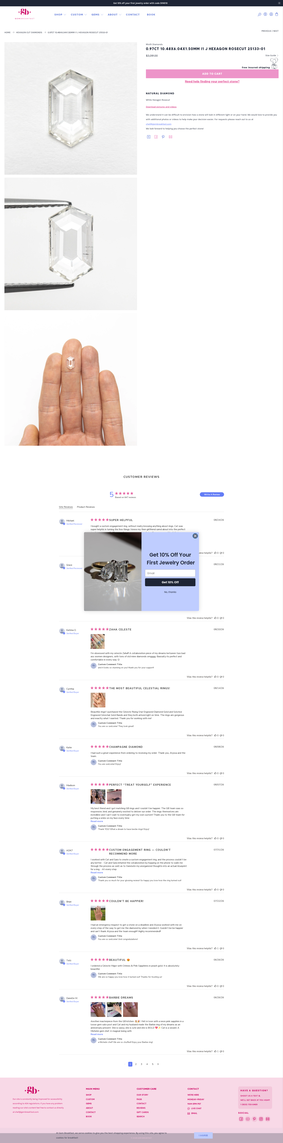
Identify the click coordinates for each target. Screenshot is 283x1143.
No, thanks (170, 592)
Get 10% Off (170, 582)
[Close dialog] (195, 536)
